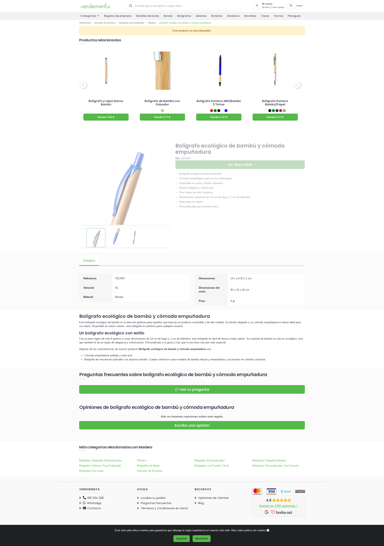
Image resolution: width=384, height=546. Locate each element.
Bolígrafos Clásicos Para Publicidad (100, 465)
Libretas (201, 16)
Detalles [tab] (89, 260)
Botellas (216, 16)
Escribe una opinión (192, 425)
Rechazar (201, 538)
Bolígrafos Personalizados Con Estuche (275, 465)
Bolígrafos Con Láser (91, 470)
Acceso (265, 7)
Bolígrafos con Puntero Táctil (211, 465)
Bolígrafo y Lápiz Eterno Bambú (106, 102)
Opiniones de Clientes (213, 498)
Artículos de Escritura (149, 470)
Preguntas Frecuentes (156, 503)
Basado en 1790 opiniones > (278, 506)
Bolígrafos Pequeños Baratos (269, 460)
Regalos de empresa (117, 16)
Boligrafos (184, 16)
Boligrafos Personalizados (210, 460)
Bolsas (168, 16)
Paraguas (294, 16)
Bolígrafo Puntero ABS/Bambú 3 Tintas (219, 102)
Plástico (141, 460)
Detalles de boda (147, 16)
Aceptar (181, 538)
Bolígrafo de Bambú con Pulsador (162, 102)
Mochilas (250, 16)
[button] (130, 6)
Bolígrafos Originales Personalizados (100, 460)
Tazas (265, 16)
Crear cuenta (277, 7)
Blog (201, 503)
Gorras (278, 16)
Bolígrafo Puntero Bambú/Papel (275, 102)
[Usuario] (257, 5)
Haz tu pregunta (194, 389)
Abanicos (233, 16)
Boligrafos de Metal (148, 465)
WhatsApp (93, 503)
